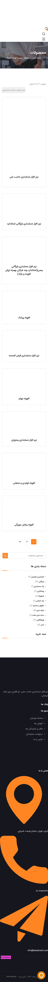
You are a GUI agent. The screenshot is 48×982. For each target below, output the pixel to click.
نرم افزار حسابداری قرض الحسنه (24, 355)
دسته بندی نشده (38, 615)
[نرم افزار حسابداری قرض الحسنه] (24, 343)
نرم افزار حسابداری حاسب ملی (24, 177)
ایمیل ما (44, 946)
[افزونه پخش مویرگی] (24, 510)
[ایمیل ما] (24, 943)
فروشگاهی (40, 620)
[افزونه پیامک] (24, 304)
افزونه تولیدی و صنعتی (24, 483)
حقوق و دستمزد (38, 605)
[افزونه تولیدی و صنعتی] (24, 467)
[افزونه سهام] (24, 383)
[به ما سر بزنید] (24, 823)
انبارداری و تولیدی (37, 576)
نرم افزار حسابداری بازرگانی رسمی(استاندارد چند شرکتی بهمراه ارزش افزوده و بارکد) (24, 270)
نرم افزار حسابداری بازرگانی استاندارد (24, 224)
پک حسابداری (39, 586)
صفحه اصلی (36, 58)
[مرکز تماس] (24, 883)
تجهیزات (41, 596)
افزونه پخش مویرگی (24, 525)
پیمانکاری (40, 591)
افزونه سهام (24, 398)
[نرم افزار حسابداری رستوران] (24, 425)
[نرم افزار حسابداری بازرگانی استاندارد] (24, 208)
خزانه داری (40, 610)
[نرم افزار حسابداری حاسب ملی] (24, 136)
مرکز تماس (43, 887)
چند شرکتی (40, 600)
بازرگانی (41, 581)
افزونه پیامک (24, 317)
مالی (42, 624)
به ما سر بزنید (42, 827)
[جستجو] (5, 555)
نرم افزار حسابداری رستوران (24, 440)
